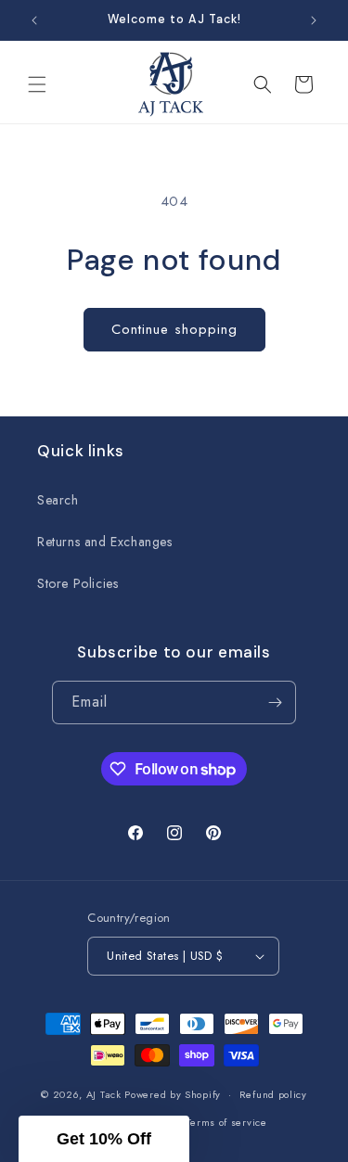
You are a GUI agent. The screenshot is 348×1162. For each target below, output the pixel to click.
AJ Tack (105, 1094)
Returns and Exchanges (105, 541)
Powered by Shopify (172, 1094)
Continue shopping (174, 329)
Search (58, 500)
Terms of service (227, 1122)
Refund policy (273, 1094)
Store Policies (77, 583)
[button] (37, 84)
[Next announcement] (313, 20)
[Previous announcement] (34, 20)
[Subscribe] (274, 702)
